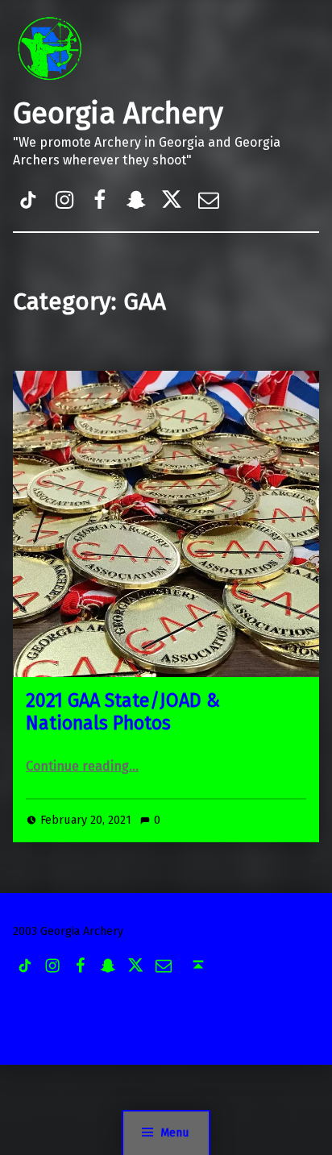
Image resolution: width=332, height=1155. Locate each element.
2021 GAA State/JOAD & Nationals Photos (123, 711)
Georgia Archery (118, 113)
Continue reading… (82, 766)
